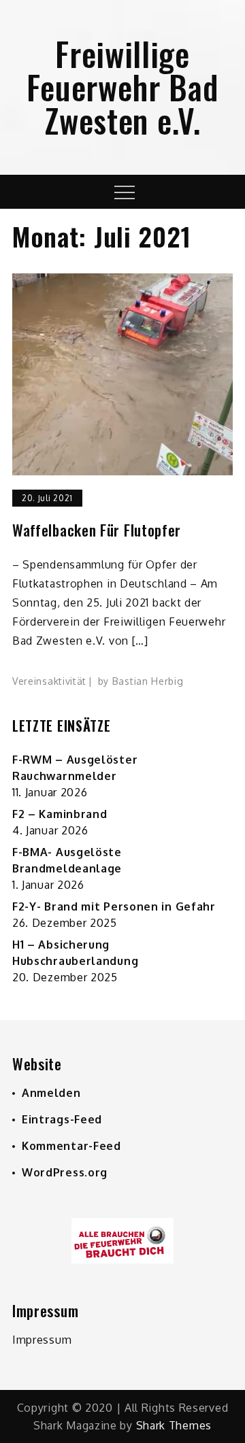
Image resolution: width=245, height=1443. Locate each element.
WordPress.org (65, 1172)
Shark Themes (174, 1425)
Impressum (41, 1339)
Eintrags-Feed (62, 1119)
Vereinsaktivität (49, 681)
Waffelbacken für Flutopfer (96, 530)
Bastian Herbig (148, 681)
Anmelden (51, 1093)
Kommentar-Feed (71, 1146)
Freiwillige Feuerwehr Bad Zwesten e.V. (122, 86)
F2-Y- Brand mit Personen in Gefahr (114, 906)
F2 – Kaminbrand (60, 814)
